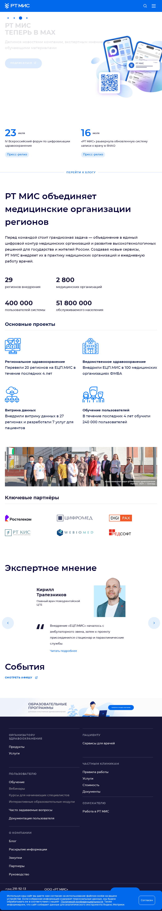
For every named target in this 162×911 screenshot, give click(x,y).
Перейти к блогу (81, 172)
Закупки (15, 857)
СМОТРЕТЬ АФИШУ (18, 677)
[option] (81, 65)
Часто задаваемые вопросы (30, 810)
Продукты (16, 747)
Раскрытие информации (28, 849)
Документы (91, 791)
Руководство (19, 874)
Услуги (14, 753)
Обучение (16, 782)
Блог (12, 841)
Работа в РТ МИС (96, 811)
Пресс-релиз (17, 154)
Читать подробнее (63, 651)
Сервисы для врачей (99, 743)
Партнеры (16, 866)
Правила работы (95, 772)
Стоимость (91, 785)
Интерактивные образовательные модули (42, 801)
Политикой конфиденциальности (82, 902)
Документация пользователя (31, 818)
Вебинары (17, 788)
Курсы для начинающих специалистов (39, 795)
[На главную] (17, 6)
